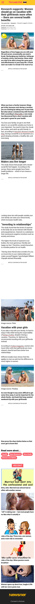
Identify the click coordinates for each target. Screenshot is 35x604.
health (4, 454)
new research (15, 454)
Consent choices (17, 601)
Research (13, 23)
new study (28, 454)
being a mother (8, 335)
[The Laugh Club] (17, 2)
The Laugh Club (5, 23)
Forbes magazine (17, 346)
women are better (9, 458)
